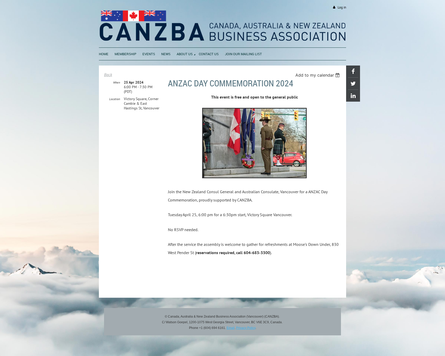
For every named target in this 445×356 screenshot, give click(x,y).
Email (231, 328)
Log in (342, 7)
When (116, 82)
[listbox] (318, 75)
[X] (353, 84)
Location (114, 99)
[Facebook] (353, 71)
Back (108, 74)
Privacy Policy (245, 328)
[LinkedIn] (353, 96)
